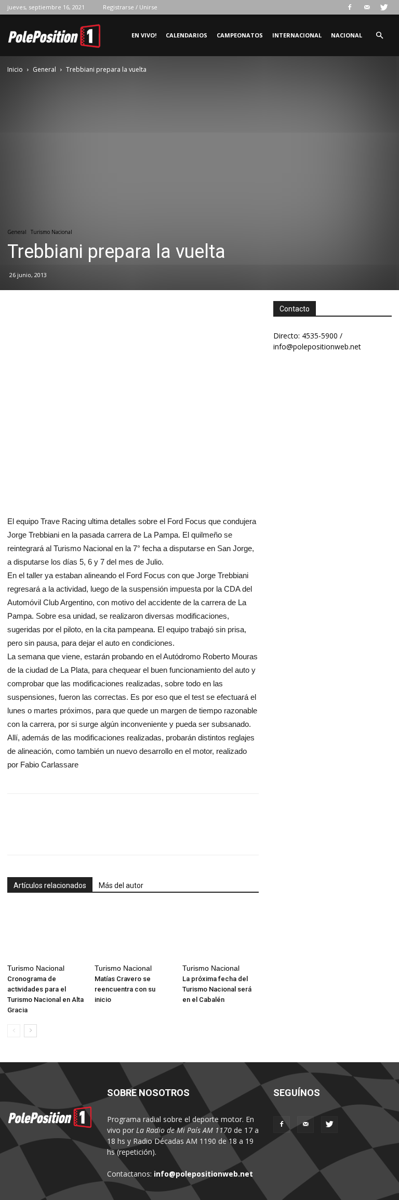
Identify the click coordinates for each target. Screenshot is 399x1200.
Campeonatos (240, 35)
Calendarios (186, 35)
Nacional (346, 35)
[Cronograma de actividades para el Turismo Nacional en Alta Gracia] (45, 933)
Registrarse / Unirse (130, 7)
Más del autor (121, 885)
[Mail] (367, 7)
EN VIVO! (143, 35)
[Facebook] (349, 7)
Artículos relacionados (50, 885)
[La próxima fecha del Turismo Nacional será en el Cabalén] (220, 933)
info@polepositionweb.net (203, 1174)
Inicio (15, 69)
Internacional (297, 35)
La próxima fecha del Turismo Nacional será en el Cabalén (216, 989)
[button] (379, 36)
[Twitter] (384, 7)
